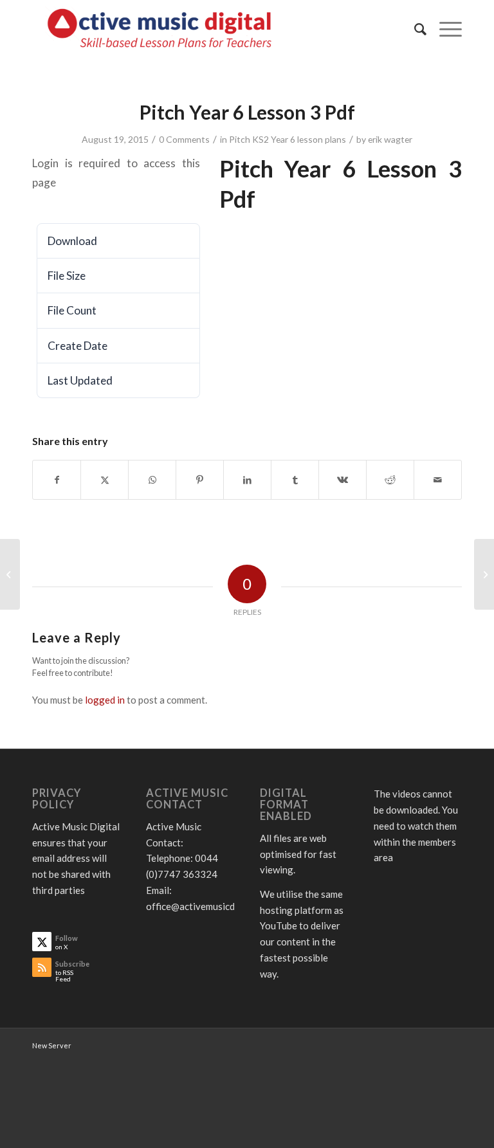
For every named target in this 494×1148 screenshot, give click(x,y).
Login (61, 202)
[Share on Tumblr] (294, 479)
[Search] (413, 29)
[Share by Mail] (437, 479)
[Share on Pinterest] (199, 479)
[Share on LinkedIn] (247, 479)
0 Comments (184, 139)
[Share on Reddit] (390, 479)
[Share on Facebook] (56, 479)
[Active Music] (162, 29)
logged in (105, 700)
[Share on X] (104, 479)
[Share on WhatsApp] (152, 479)
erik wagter (390, 139)
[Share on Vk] (342, 479)
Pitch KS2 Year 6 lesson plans (287, 139)
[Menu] (444, 29)
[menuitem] (413, 29)
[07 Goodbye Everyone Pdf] (10, 574)
